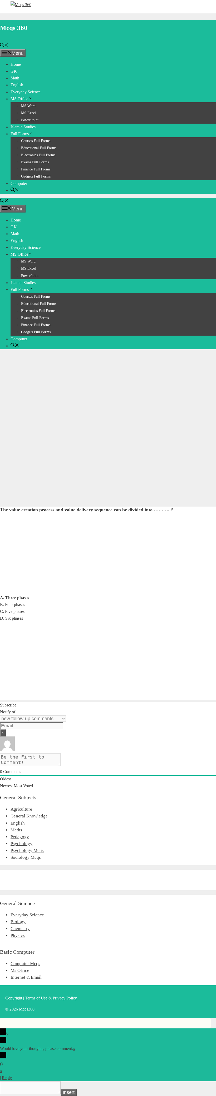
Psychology (21, 843)
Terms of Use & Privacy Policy (51, 998)
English (17, 85)
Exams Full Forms (35, 162)
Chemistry (20, 928)
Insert (69, 1092)
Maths (16, 829)
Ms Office (20, 970)
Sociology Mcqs (26, 857)
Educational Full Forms (38, 148)
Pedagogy (20, 836)
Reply (7, 1077)
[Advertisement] (108, 390)
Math (15, 78)
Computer (19, 183)
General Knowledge (29, 816)
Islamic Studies (23, 127)
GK (14, 71)
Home (16, 64)
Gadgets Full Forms (36, 176)
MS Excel (28, 113)
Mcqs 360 (13, 27)
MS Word (28, 106)
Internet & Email (26, 977)
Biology (18, 921)
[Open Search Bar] (4, 45)
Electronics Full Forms (38, 155)
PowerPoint (29, 120)
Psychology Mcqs (27, 850)
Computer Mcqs (25, 963)
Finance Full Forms (35, 169)
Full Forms (20, 134)
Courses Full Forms (35, 141)
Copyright (13, 998)
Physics (18, 935)
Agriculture (21, 809)
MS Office (19, 99)
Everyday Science (26, 92)
